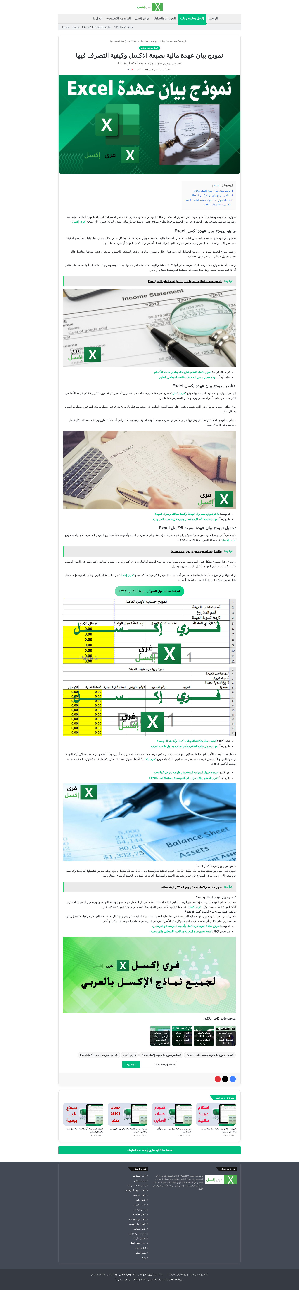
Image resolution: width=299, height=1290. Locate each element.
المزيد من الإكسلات (119, 18)
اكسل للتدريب (139, 1204)
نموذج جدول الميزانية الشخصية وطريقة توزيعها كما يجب (186, 772)
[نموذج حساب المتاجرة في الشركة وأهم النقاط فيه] (172, 1114)
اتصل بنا (97, 18)
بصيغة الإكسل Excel (149, 591)
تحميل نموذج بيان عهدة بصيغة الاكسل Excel (209, 1055)
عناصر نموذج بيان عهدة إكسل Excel (160, 1055)
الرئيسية (213, 18)
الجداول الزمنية (139, 1238)
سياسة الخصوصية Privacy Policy (96, 27)
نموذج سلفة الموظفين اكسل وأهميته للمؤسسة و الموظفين (186, 926)
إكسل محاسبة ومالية (192, 18)
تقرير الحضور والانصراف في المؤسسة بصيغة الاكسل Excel (183, 777)
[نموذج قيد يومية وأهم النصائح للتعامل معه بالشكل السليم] (83, 1114)
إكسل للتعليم (140, 1180)
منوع (144, 1257)
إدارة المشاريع (139, 1176)
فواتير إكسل (142, 18)
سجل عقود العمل (138, 1243)
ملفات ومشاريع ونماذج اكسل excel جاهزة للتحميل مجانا (138, 1274)
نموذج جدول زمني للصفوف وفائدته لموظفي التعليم (188, 377)
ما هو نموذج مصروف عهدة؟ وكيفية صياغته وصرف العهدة (187, 513)
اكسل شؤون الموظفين (135, 1190)
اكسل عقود (141, 1200)
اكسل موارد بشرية (137, 1224)
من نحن (75, 27)
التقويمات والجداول (165, 18)
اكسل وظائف (140, 1229)
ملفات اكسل (96, 1274)
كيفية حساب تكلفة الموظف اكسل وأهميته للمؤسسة (186, 740)
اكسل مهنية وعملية (137, 1219)
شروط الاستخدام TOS (123, 27)
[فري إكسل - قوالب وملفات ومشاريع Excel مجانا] (149, 7)
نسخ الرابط (131, 1064)
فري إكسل (78, 221)
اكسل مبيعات (140, 1209)
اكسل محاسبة (139, 1214)
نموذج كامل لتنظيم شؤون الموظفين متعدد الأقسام (182, 371)
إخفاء (216, 185)
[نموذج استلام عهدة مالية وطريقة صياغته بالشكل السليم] (216, 1114)
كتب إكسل (141, 1253)
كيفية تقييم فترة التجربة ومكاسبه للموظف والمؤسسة (181, 931)
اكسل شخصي (139, 1195)
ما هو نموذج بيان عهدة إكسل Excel (98, 1055)
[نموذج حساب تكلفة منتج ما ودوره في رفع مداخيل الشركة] (127, 1114)
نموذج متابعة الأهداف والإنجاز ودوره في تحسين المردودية (185, 519)
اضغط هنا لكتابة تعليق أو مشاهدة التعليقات (150, 1150)
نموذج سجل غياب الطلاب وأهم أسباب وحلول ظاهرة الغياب (184, 746)
